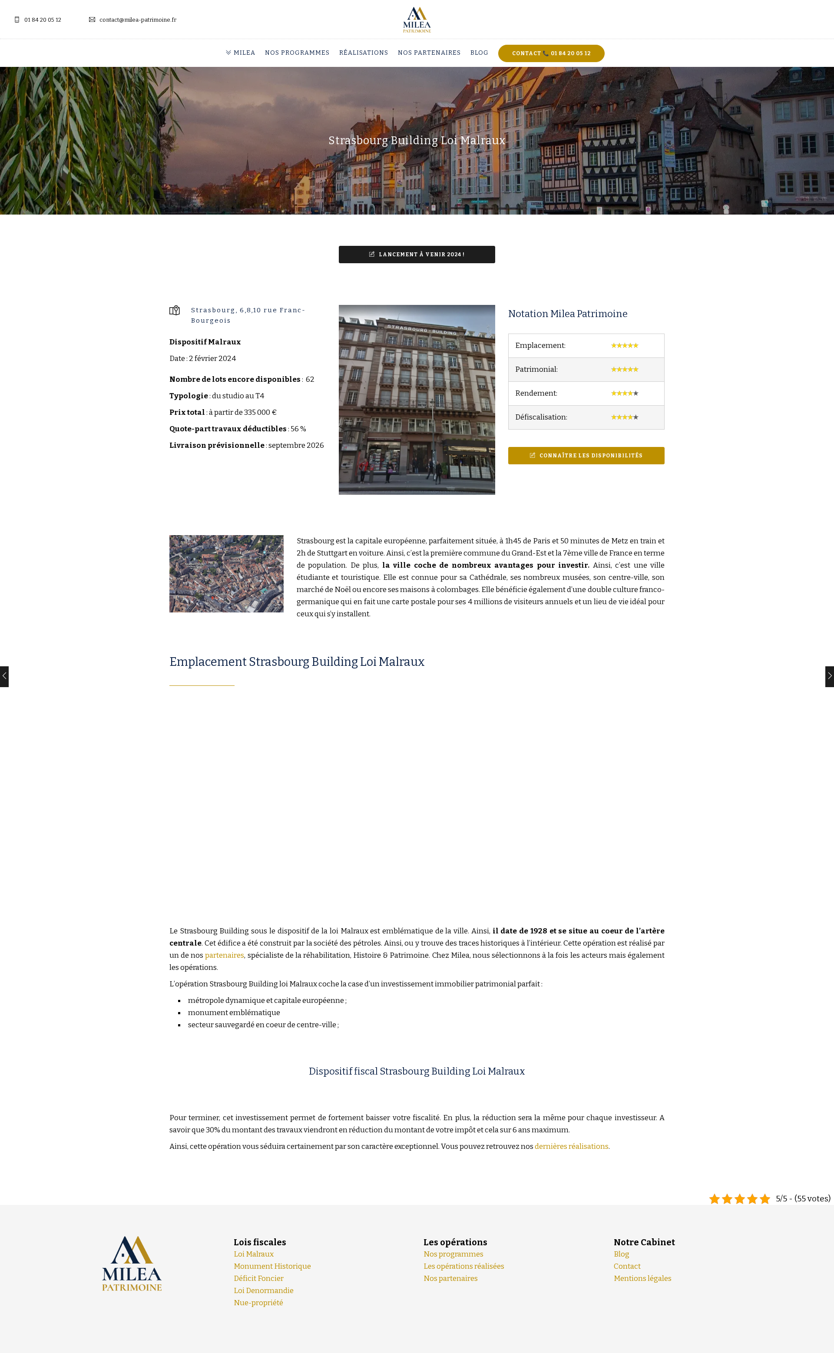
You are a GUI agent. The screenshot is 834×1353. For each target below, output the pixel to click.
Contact (627, 1266)
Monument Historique (272, 1266)
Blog (479, 52)
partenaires (224, 955)
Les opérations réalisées (464, 1266)
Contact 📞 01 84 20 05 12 (551, 53)
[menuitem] (243, 53)
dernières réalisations (572, 1146)
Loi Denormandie (264, 1290)
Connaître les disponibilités (591, 456)
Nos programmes (297, 52)
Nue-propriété (258, 1302)
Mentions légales (643, 1278)
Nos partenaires (429, 52)
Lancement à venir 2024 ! (422, 254)
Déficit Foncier (259, 1278)
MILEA (243, 52)
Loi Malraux (254, 1254)
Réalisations (363, 52)
